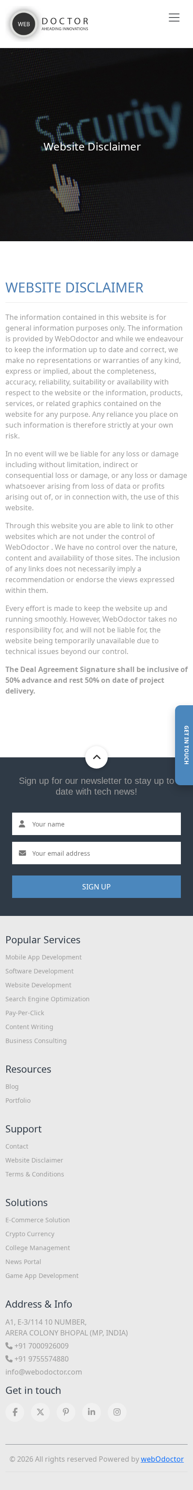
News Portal (23, 1261)
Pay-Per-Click (24, 1012)
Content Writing (29, 1026)
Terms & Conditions (34, 1174)
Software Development (39, 971)
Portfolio (18, 1100)
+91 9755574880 (41, 1359)
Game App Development (42, 1275)
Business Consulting (36, 1040)
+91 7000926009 (41, 1346)
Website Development (38, 985)
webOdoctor (162, 1459)
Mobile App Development (43, 957)
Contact (16, 1146)
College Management (37, 1247)
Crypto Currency (29, 1233)
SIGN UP (96, 887)
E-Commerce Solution (37, 1220)
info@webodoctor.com (43, 1372)
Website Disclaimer (34, 1160)
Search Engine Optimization (47, 999)
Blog (12, 1086)
